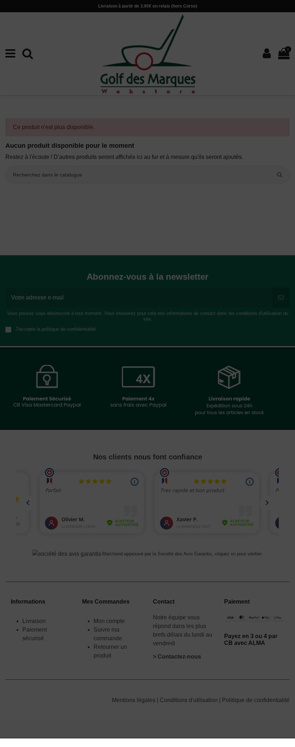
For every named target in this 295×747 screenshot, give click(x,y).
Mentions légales (134, 700)
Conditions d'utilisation (189, 700)
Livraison (34, 621)
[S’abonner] (281, 298)
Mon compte (109, 621)
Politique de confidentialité (256, 700)
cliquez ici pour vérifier (238, 553)
